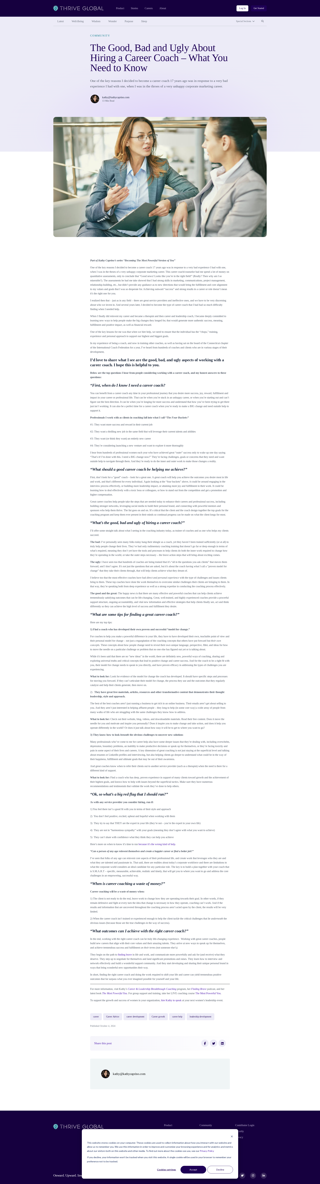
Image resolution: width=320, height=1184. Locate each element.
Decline (220, 1169)
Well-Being (78, 21)
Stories (134, 8)
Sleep (144, 21)
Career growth (158, 1016)
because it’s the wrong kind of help (156, 844)
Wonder (112, 21)
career (96, 1016)
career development (135, 1016)
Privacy (239, 1137)
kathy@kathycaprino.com (115, 97)
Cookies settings (166, 1169)
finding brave (125, 954)
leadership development (200, 1016)
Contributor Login (244, 1125)
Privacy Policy (207, 1150)
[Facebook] (204, 1043)
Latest (60, 21)
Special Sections (243, 21)
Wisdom (96, 21)
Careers (149, 8)
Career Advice (112, 1016)
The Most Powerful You (208, 993)
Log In (242, 8)
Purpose (129, 21)
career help (177, 1016)
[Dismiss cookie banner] (232, 1136)
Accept (193, 1169)
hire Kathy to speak (171, 1000)
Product (120, 8)
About (162, 8)
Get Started (259, 8)
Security (239, 1131)
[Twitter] (213, 1043)
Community (100, 35)
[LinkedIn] (222, 1043)
